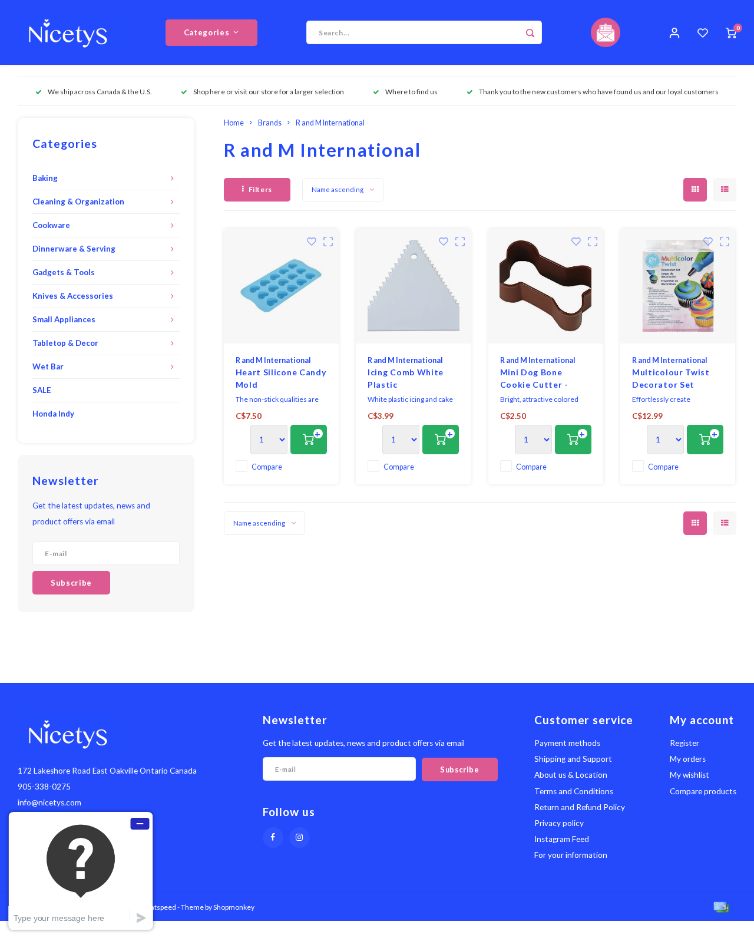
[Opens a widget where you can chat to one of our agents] (80, 870)
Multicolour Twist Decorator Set (671, 378)
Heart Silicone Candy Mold (281, 378)
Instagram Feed (561, 839)
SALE (41, 390)
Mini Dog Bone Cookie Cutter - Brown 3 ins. (534, 379)
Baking (45, 178)
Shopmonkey (233, 907)
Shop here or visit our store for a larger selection (268, 91)
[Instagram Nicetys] (299, 837)
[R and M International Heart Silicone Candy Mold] (281, 286)
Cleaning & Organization (78, 201)
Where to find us (411, 91)
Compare (267, 467)
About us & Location (570, 775)
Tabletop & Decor (65, 343)
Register (684, 743)
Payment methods (567, 743)
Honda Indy (53, 413)
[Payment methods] (720, 906)
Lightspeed (158, 907)
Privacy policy (559, 823)
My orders (688, 759)
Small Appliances (63, 319)
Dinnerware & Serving (73, 248)
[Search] (530, 32)
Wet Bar (48, 366)
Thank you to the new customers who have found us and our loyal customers (599, 91)
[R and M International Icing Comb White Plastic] (413, 286)
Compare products (703, 791)
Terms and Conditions (573, 791)
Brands (270, 122)
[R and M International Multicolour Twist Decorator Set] (677, 286)
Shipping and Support (573, 759)
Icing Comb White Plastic (406, 378)
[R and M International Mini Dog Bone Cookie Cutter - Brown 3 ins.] (545, 286)
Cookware (51, 225)
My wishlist (689, 775)
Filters (260, 189)
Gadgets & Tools (63, 272)
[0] (731, 32)
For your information (570, 855)
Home (234, 122)
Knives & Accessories (72, 295)
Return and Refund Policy (579, 807)
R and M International (330, 122)
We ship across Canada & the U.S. (100, 91)
